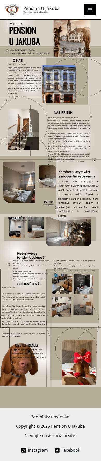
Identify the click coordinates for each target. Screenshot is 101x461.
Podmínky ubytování (50, 417)
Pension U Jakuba (41, 8)
